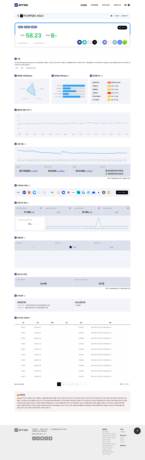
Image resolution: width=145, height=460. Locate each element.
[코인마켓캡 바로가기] (119, 42)
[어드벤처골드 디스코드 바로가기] (104, 42)
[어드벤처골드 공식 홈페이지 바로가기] (79, 42)
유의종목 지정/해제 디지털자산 (109, 444)
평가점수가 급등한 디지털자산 (109, 436)
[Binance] (58, 192)
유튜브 (42, 438)
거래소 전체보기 (122, 192)
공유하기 (123, 27)
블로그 (50, 438)
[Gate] (83, 192)
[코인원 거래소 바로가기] (34, 192)
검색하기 (125, 5)
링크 (41, 208)
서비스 (122, 429)
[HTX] (98, 192)
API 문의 (122, 440)
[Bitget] (78, 192)
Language (128, 5)
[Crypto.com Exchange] (103, 192)
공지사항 (122, 442)
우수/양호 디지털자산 (107, 448)
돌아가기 (18, 15)
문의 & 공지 (106, 5)
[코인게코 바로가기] (125, 42)
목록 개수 (122, 384)
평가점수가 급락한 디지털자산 (109, 438)
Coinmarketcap (115, 178)
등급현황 (84, 5)
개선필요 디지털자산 (106, 450)
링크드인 (46, 438)
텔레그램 (38, 438)
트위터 (34, 438)
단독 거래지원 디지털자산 (108, 452)
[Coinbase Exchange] (63, 192)
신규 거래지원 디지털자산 (108, 446)
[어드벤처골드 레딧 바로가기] (114, 42)
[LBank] (108, 192)
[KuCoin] (88, 192)
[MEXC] (93, 192)
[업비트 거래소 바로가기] (24, 192)
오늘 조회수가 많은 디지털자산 (109, 433)
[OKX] (68, 192)
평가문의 (122, 438)
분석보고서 (117, 5)
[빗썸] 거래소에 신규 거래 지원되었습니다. (32, 307)
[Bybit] (73, 192)
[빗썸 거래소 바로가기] (29, 192)
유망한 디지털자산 (106, 454)
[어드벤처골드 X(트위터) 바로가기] (94, 42)
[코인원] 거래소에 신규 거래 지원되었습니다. (33, 305)
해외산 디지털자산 (106, 442)
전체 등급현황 (105, 431)
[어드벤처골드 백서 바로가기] (84, 42)
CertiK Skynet (124, 288)
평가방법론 (94, 5)
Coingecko (125, 178)
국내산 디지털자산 (106, 440)
